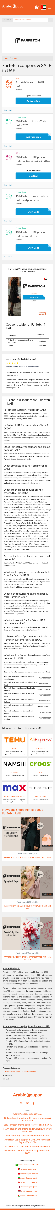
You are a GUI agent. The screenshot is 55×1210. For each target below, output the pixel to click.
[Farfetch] (27, 40)
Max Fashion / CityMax (14, 796)
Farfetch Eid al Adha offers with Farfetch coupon (27, 857)
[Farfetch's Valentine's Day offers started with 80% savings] (27, 933)
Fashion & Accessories (10, 1071)
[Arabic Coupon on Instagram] (21, 1103)
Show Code (33, 211)
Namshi (14, 772)
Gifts (34, 1071)
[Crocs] (40, 764)
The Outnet (40, 796)
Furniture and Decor (25, 1071)
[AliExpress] (40, 740)
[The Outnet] (40, 788)
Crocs (40, 772)
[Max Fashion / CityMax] (14, 788)
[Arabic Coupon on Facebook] (33, 1103)
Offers (14, 58)
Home (6, 58)
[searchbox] (30, 20)
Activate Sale (33, 101)
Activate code (33, 137)
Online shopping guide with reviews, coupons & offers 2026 (27, 1119)
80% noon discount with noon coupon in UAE (27, 1146)
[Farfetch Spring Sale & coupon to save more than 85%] (27, 882)
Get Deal (33, 176)
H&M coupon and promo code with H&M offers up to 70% (27, 1130)
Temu (14, 748)
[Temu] (14, 740)
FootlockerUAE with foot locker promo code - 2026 (27, 1151)
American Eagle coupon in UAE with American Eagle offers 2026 (27, 1141)
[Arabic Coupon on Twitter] (27, 1103)
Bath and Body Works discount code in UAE (28, 1135)
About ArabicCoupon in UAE (27, 1113)
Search (7, 20)
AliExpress (40, 748)
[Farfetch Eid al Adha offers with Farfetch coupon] (27, 834)
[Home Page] (13, 6)
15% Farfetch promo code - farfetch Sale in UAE (28, 1124)
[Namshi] (14, 764)
